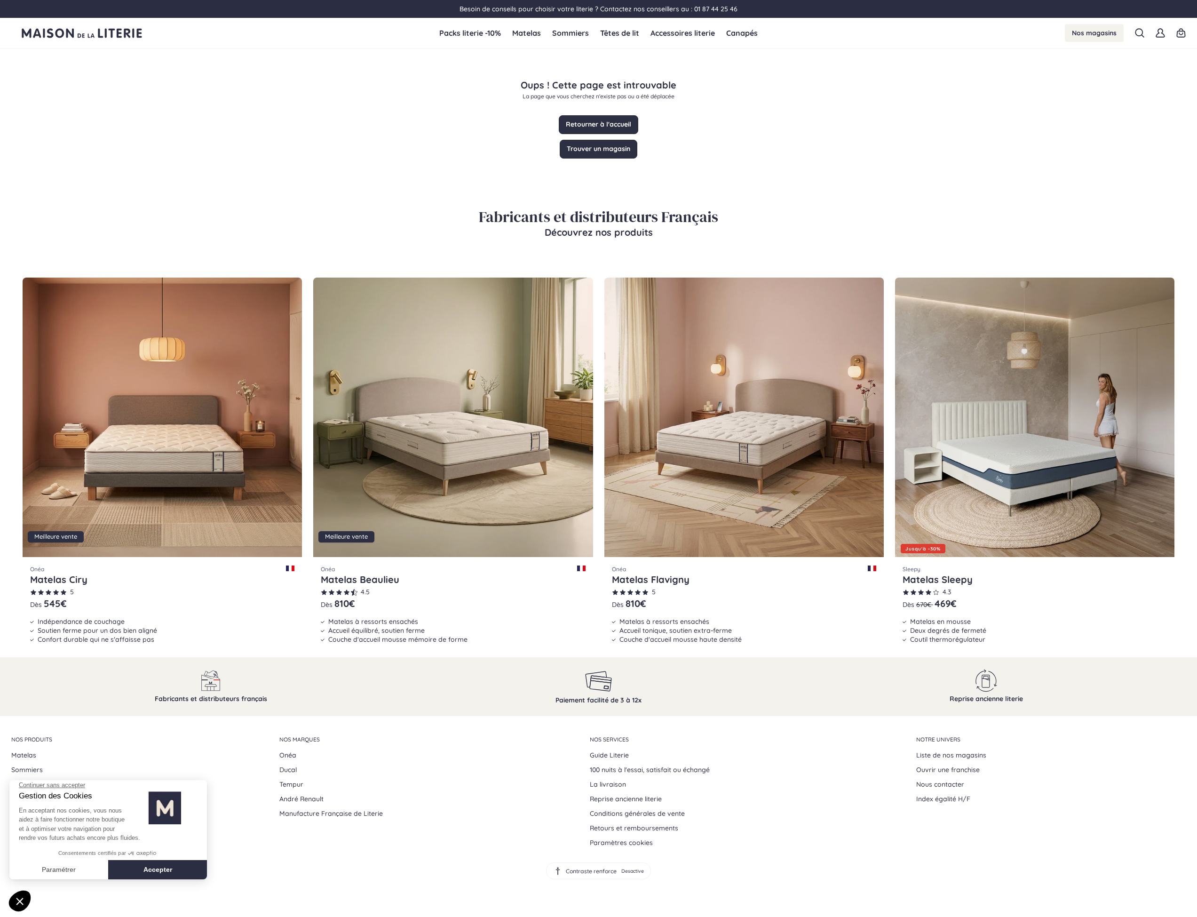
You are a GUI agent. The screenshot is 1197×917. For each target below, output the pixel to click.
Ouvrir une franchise (948, 769)
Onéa (287, 755)
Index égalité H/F (943, 799)
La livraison (608, 784)
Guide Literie (609, 755)
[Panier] (1181, 33)
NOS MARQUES (299, 739)
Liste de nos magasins (951, 755)
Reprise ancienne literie (626, 799)
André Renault (301, 799)
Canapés (742, 33)
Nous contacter (940, 784)
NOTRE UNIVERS (938, 739)
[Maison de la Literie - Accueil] (225, 33)
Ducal (288, 769)
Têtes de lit (619, 33)
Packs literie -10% (470, 33)
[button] (1139, 33)
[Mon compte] (1160, 33)
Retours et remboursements (634, 828)
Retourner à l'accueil (598, 124)
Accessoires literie (682, 33)
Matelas (526, 33)
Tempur (291, 784)
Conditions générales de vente (637, 813)
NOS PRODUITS (31, 739)
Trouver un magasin (598, 148)
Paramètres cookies (621, 842)
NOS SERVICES (609, 739)
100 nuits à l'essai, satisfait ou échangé (650, 769)
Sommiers (570, 33)
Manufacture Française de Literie (331, 813)
